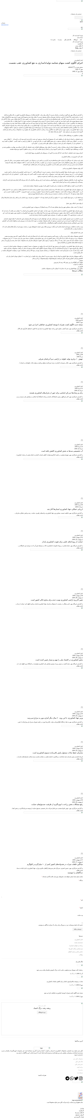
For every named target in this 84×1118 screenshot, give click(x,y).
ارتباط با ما (80, 1073)
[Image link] (42, 1048)
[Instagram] (81, 1078)
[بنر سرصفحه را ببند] (82, 1105)
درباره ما (81, 1070)
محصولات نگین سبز (78, 1058)
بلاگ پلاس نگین (79, 1061)
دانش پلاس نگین (79, 1064)
